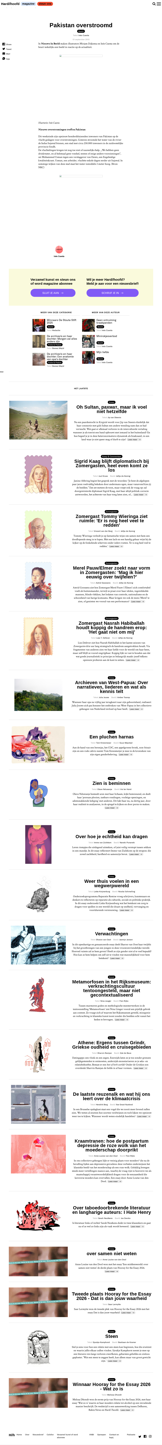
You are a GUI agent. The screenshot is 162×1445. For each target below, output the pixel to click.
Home (19, 1434)
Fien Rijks (123, 1001)
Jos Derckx (125, 1218)
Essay (111, 402)
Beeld (81, 31)
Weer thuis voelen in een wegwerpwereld (111, 883)
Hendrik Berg (102, 1104)
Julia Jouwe (104, 697)
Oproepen (101, 1434)
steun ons (45, 3)
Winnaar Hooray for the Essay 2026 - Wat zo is (112, 1386)
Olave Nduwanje (104, 789)
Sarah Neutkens (105, 1218)
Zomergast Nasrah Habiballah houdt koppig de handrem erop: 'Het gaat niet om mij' (111, 628)
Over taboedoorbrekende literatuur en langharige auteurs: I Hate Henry (111, 1210)
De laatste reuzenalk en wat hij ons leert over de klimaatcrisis (111, 1096)
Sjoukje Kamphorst (101, 1342)
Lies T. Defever (103, 638)
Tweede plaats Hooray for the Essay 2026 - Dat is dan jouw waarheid (111, 1296)
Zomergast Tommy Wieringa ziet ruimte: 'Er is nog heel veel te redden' (112, 521)
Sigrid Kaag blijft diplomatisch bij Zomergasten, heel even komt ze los (111, 466)
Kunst (111, 977)
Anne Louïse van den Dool (106, 1156)
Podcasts (131, 1434)
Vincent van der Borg (103, 531)
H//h (12, 1435)
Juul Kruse (103, 476)
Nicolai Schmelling (126, 891)
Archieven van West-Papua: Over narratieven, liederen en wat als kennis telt (111, 687)
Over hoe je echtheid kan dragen (111, 836)
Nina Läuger (105, 1001)
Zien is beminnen (112, 783)
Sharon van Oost (103, 939)
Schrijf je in (110, 292)
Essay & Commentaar (111, 456)
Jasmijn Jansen (126, 939)
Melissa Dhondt (114, 1394)
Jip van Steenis (114, 417)
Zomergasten (111, 511)
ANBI (91, 1434)
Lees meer (132, 439)
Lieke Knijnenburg (102, 891)
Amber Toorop (123, 697)
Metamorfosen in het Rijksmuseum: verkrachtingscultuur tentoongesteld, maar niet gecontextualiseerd (111, 988)
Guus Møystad (125, 743)
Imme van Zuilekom (102, 842)
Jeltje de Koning (123, 476)
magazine (28, 3)
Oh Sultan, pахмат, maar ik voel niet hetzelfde (111, 409)
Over (27, 1434)
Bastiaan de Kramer (127, 1342)
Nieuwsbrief (38, 1434)
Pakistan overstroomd (81, 25)
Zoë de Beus (125, 1053)
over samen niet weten (112, 1253)
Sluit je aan (50, 292)
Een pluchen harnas (111, 736)
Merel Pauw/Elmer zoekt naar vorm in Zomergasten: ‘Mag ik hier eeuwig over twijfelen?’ (111, 572)
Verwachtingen (111, 933)
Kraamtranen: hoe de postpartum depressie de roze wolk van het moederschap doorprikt (112, 1145)
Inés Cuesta (83, 35)
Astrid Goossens (103, 583)
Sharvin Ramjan (104, 1053)
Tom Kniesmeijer (103, 743)
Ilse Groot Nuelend (124, 1104)
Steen (111, 1336)
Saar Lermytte (114, 1304)
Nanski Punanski (127, 842)
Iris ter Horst (125, 789)
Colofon (50, 1434)
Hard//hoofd (10, 4)
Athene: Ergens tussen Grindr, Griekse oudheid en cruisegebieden (111, 1045)
